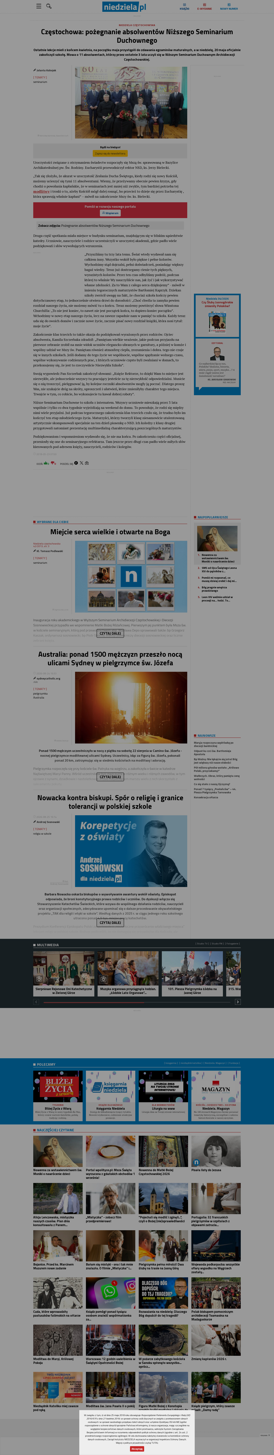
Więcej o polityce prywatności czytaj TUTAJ (137, 1442)
